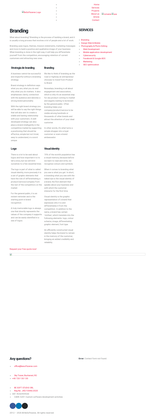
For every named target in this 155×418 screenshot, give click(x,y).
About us (95, 14)
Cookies (109, 413)
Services (95, 7)
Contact (95, 20)
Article (96, 17)
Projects (95, 10)
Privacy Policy (121, 413)
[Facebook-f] (13, 406)
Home (96, 4)
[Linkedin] (19, 406)
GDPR (101, 413)
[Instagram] (25, 406)
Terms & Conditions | (89, 413)
